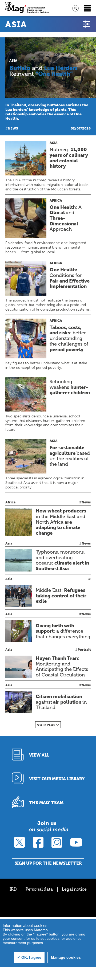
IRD (13, 889)
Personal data (39, 889)
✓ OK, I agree (29, 957)
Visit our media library (57, 778)
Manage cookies (66, 957)
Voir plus (46, 725)
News (13, 128)
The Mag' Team (46, 802)
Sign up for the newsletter (48, 863)
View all (39, 755)
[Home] (27, 8)
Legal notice (74, 889)
